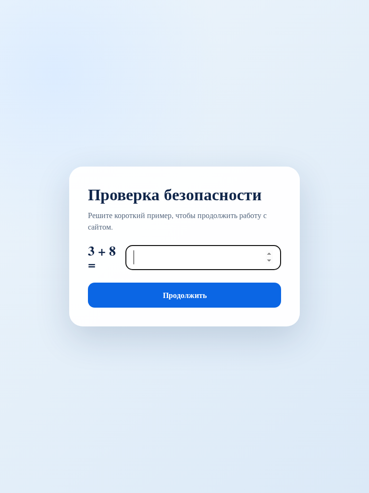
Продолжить (185, 294)
